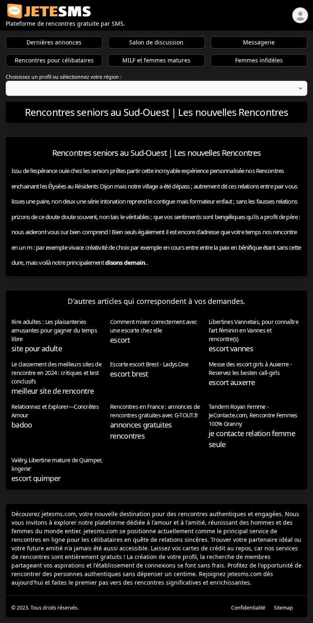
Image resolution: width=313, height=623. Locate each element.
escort (120, 340)
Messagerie (259, 42)
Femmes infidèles (259, 60)
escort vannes (231, 348)
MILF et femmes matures (156, 60)
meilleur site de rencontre (52, 391)
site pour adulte (36, 348)
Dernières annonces (54, 42)
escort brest (129, 374)
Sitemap (283, 607)
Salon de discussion (156, 42)
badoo (21, 425)
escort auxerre (232, 382)
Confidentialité (248, 607)
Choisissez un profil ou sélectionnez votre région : (63, 76)
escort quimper (35, 478)
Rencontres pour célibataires (54, 60)
